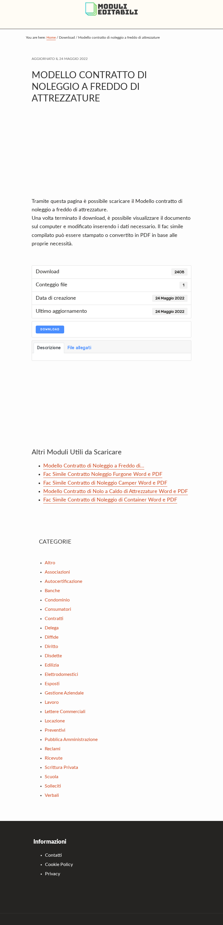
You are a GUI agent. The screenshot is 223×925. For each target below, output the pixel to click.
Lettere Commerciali (65, 711)
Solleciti (53, 786)
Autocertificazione (63, 581)
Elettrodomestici (61, 674)
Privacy (52, 874)
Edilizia (52, 665)
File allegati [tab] (79, 347)
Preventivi (55, 730)
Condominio (57, 600)
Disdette (53, 655)
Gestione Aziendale (64, 693)
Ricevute (53, 758)
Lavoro (52, 702)
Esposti (52, 683)
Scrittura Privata (61, 767)
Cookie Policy (59, 864)
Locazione (55, 721)
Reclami (52, 749)
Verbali (52, 795)
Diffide (51, 637)
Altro (50, 562)
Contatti (53, 855)
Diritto (51, 646)
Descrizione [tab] (49, 347)
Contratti (54, 618)
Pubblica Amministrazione (71, 739)
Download (50, 329)
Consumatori (58, 609)
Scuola (51, 776)
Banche (52, 590)
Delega (52, 628)
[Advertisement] (111, 153)
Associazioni (57, 572)
